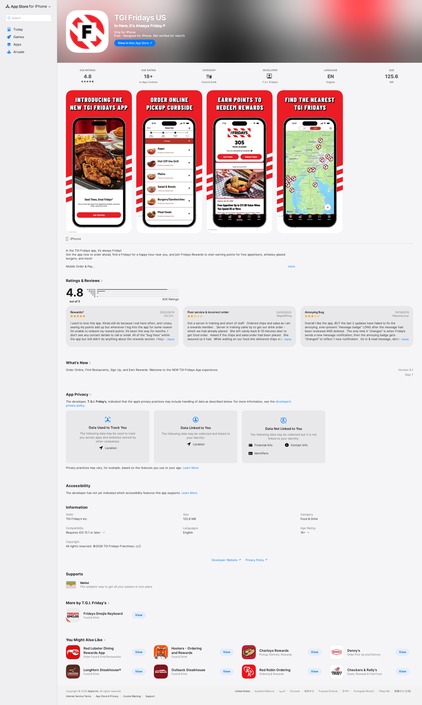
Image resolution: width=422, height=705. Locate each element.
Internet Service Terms (78, 696)
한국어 (345, 691)
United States (242, 691)
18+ (303, 532)
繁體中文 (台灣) (402, 691)
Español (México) (265, 691)
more (291, 266)
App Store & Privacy (107, 696)
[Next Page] (418, 326)
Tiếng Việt (384, 691)
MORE (170, 339)
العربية (282, 691)
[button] (28, 29)
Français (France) (328, 691)
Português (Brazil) (364, 691)
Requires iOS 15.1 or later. (83, 532)
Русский (295, 691)
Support (150, 696)
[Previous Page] (61, 326)
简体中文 (309, 691)
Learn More (191, 467)
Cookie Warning (132, 696)
